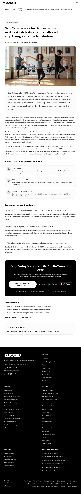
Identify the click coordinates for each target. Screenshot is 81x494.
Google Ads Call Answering (12, 418)
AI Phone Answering (10, 403)
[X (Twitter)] (8, 374)
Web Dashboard (47, 377)
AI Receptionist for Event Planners (52, 464)
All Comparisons (9, 453)
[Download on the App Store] (42, 284)
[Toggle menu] (77, 3)
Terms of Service (49, 481)
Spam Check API (48, 484)
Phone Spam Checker (49, 434)
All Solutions (8, 390)
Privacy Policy (37, 481)
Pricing (44, 365)
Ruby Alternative (9, 462)
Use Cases (45, 431)
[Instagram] (5, 374)
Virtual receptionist (25, 331)
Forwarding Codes (38, 486)
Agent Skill (45, 437)
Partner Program (47, 390)
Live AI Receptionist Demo (50, 362)
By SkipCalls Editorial (11, 42)
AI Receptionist (8, 393)
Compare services (53, 331)
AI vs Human (8, 456)
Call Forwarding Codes (49, 403)
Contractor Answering (11, 406)
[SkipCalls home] (9, 3)
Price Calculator (72, 484)
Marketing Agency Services (68, 486)
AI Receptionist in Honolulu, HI (51, 453)
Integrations (8, 428)
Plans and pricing (39, 331)
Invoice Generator (52, 486)
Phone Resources (47, 396)
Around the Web (47, 422)
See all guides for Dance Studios (16, 317)
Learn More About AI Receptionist (21, 284)
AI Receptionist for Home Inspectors (53, 460)
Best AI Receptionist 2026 (50, 393)
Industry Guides (47, 409)
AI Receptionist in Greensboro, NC (52, 457)
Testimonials (46, 371)
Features (45, 359)
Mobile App (45, 374)
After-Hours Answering (11, 409)
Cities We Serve (9, 466)
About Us (45, 381)
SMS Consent (72, 481)
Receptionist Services (11, 399)
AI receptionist (12, 331)
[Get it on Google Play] (52, 284)
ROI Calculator (46, 415)
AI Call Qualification (10, 422)
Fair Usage (27, 481)
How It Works (46, 368)
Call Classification (9, 415)
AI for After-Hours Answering (51, 467)
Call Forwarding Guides (49, 399)
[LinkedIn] (11, 374)
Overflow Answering (10, 425)
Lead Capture (8, 412)
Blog (43, 418)
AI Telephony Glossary (49, 428)
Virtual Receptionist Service (12, 396)
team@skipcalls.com (13, 371)
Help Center (46, 440)
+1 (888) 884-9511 (12, 368)
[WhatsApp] (15, 374)
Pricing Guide (46, 412)
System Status (46, 444)
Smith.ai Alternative (10, 459)
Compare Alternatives (49, 425)
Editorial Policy (61, 481)
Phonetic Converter (34, 484)
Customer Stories (47, 406)
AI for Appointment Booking (51, 471)
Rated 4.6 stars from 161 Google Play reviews (16, 364)
